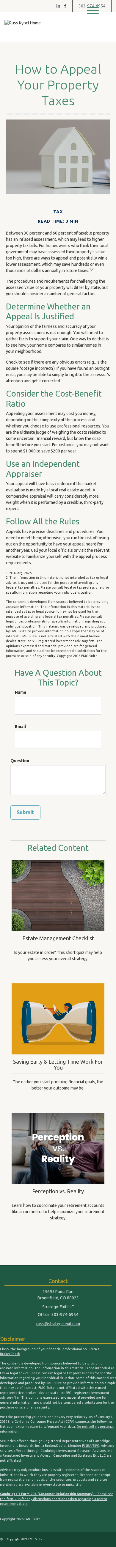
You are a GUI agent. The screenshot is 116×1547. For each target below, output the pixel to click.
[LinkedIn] (58, 6)
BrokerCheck (10, 1354)
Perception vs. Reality (58, 1191)
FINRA (86, 1445)
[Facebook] (65, 6)
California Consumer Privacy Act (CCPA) (44, 1421)
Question (19, 760)
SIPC (96, 1445)
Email (20, 726)
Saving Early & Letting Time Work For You (58, 1064)
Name (20, 692)
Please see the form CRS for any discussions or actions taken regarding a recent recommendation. (56, 1498)
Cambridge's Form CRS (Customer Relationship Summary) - (48, 1494)
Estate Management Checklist (58, 938)
